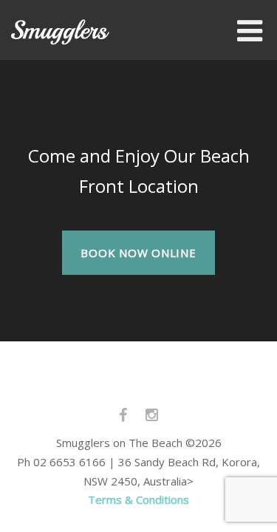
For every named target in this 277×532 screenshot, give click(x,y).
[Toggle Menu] (249, 31)
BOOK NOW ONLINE (138, 252)
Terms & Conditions (138, 499)
